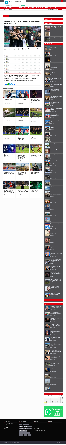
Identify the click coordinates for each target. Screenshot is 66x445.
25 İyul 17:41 (53, 358)
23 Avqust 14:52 (53, 157)
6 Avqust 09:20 (53, 388)
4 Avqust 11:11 (53, 326)
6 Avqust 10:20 (53, 339)
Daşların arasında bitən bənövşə (55, 148)
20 (55, 400)
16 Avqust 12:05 (7, 194)
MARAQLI (41, 7)
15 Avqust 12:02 (20, 194)
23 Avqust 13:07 (53, 177)
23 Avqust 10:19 (53, 248)
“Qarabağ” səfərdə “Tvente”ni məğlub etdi (22, 118)
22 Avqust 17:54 (34, 102)
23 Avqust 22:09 (7, 103)
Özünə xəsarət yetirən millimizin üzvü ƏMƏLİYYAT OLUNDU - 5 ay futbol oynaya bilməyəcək (22, 156)
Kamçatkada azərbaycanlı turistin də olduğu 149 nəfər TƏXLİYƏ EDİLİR (56, 245)
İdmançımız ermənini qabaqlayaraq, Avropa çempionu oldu (9, 100)
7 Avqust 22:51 (53, 320)
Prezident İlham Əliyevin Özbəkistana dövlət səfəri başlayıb (54, 168)
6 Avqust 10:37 (53, 370)
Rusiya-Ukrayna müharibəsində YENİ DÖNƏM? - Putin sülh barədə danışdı (56, 252)
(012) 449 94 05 (36, 425)
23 (62, 400)
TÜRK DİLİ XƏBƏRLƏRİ (23, 429)
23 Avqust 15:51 (53, 146)
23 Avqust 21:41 (53, 85)
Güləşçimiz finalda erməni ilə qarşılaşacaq (9, 173)
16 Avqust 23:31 (34, 156)
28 (57, 401)
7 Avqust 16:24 (53, 376)
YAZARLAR (37, 7)
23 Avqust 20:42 (53, 104)
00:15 (52, 48)
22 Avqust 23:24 (20, 103)
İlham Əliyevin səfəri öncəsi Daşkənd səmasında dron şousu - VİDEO (56, 272)
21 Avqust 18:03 (7, 120)
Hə (22, 5)
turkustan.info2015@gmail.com (40, 429)
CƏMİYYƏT (33, 7)
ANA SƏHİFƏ (5, 7)
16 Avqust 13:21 (34, 174)
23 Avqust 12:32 (53, 195)
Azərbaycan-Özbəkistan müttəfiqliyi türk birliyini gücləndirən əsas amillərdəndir (55, 205)
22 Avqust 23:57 (53, 275)
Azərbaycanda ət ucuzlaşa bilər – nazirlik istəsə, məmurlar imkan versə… (56, 238)
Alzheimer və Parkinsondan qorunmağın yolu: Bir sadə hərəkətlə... (55, 286)
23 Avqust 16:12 (53, 134)
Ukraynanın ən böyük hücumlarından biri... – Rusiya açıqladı (55, 380)
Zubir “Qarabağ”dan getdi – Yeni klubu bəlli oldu (22, 191)
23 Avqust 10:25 (53, 241)
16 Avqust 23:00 (7, 174)
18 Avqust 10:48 (7, 156)
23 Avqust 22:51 (53, 68)
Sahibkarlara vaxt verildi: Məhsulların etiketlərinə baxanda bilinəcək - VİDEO (55, 231)
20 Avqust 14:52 (34, 121)
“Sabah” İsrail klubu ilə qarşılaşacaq (36, 136)
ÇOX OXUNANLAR (48, 303)
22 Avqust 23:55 (53, 282)
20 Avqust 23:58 (20, 120)
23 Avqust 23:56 (53, 54)
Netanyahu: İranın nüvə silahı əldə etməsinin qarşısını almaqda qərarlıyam (55, 330)
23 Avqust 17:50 (53, 128)
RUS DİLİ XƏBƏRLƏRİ (28, 427)
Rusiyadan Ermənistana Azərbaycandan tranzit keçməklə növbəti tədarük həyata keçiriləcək (56, 192)
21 (57, 400)
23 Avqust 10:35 (53, 234)
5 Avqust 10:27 (53, 308)
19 (52, 400)
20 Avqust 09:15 (7, 138)
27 (55, 401)
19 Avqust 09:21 (34, 138)
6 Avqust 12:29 (53, 352)
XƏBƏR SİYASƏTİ (14, 7)
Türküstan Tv (5, 9)
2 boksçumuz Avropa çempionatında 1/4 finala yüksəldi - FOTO (9, 191)
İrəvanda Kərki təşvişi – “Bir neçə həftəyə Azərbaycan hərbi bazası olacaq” (55, 279)
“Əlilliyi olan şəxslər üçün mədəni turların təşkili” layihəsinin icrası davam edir (55, 259)
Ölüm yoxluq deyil (53, 71)
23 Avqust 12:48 (53, 183)
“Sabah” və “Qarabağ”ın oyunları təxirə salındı (36, 155)
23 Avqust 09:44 (53, 255)
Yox (19, 5)
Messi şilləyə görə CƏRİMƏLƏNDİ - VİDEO (35, 100)
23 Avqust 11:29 (53, 208)
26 (52, 401)
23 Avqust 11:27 (53, 214)
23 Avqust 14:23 (53, 164)
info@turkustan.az (38, 431)
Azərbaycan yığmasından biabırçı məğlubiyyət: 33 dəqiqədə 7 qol (22, 137)
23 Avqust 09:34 (53, 262)
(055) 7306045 (36, 427)
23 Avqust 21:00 (53, 39)
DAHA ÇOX (54, 7)
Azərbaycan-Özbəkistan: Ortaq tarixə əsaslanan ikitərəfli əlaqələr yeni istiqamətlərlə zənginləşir (56, 161)
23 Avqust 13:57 (53, 171)
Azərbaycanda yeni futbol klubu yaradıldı (9, 118)
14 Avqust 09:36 (34, 193)
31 (46, 403)
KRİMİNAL (24, 7)
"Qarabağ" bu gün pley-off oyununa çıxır (9, 136)
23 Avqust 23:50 (53, 60)
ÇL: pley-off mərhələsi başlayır (9, 155)
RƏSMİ (50, 7)
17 (46, 400)
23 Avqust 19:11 (53, 110)
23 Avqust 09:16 (53, 268)
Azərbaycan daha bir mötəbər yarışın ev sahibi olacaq (21, 173)
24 (46, 401)
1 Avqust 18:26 (53, 346)
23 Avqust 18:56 (53, 116)
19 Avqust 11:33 (20, 140)
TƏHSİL (28, 7)
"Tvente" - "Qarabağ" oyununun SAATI (35, 191)
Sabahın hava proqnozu (54, 185)
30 (62, 401)
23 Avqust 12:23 (53, 201)
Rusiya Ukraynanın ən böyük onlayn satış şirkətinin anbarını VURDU (55, 343)
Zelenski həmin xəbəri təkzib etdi (56, 83)
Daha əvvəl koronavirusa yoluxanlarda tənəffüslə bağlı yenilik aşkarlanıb (55, 89)
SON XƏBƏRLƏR (48, 42)
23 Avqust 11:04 (53, 227)
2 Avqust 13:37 (53, 383)
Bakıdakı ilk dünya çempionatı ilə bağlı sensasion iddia (21, 100)
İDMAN (10, 7)
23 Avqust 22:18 (53, 73)
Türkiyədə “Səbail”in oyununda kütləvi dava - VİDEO (36, 119)
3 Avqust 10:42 (53, 314)
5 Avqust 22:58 (53, 333)
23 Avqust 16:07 (53, 140)
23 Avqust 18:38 (53, 122)
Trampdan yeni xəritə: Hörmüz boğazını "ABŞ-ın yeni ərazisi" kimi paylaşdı (56, 224)
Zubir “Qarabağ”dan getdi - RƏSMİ (35, 173)
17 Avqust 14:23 (20, 160)
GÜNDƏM (46, 7)
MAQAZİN (20, 7)
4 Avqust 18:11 (53, 364)
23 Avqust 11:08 (53, 220)
